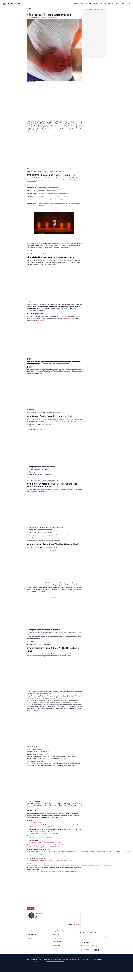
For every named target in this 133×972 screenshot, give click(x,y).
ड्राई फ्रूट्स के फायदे (67, 318)
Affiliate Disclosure (58, 934)
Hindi (32, 11)
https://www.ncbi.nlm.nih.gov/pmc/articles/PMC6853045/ (43, 847)
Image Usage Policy (58, 931)
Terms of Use (57, 941)
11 (49, 805)
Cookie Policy (57, 945)
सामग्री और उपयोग (78, 3)
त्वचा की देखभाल (98, 3)
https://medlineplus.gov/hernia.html (36, 822)
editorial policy (50, 817)
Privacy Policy (57, 938)
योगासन (128, 3)
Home (28, 11)
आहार (122, 3)
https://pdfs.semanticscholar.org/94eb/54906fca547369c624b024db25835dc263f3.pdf (52, 871)
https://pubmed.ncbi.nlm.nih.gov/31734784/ (39, 827)
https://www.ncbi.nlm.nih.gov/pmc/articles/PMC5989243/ (43, 833)
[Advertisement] (54, 100)
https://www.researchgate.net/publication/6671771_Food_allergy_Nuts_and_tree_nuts (51, 860)
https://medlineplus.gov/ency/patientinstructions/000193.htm (44, 842)
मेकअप (117, 3)
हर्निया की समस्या (62, 243)
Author (30, 909)
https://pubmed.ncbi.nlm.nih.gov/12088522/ (39, 856)
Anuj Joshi (41, 17)
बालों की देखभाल (109, 3)
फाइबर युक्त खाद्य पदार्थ (40, 260)
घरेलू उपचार (89, 3)
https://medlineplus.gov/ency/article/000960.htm (40, 838)
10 (67, 698)
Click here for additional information (55, 961)
